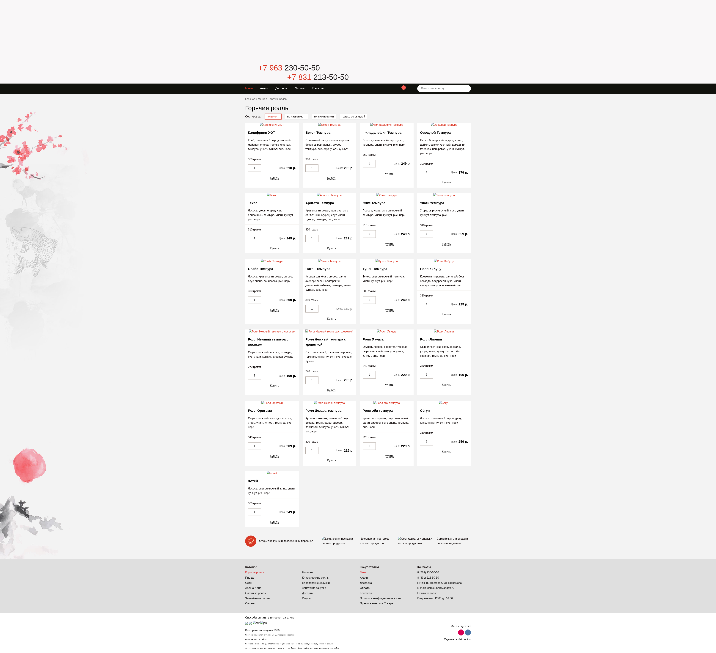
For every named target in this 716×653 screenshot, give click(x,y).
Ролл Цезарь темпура (323, 410)
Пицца (249, 577)
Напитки (307, 572)
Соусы (306, 598)
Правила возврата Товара (376, 603)
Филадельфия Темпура (382, 132)
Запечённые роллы (257, 598)
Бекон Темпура (317, 132)
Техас (252, 203)
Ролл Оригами (260, 410)
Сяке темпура (374, 203)
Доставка (281, 88)
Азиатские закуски (314, 587)
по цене (272, 116)
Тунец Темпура (375, 269)
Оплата (299, 88)
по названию (295, 116)
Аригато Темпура (319, 203)
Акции (264, 88)
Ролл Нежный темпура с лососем (268, 342)
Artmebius (464, 639)
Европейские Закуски (316, 582)
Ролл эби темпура (378, 410)
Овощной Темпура (435, 132)
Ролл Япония (431, 339)
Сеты (248, 582)
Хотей (253, 481)
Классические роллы (315, 577)
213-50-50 (318, 77)
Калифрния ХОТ (261, 132)
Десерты (307, 593)
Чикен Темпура (317, 269)
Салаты (250, 603)
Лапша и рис (253, 587)
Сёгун (425, 410)
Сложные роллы (255, 593)
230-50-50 (289, 67)
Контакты (318, 88)
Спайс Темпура (260, 269)
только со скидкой (353, 116)
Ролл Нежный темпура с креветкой (325, 342)
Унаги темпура (432, 203)
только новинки (324, 116)
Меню (249, 88)
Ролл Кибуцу (430, 269)
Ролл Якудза (373, 339)
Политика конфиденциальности (380, 598)
